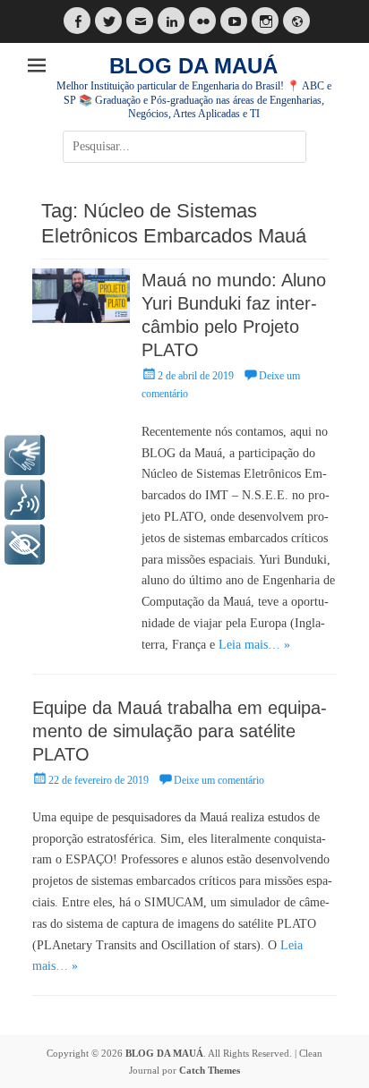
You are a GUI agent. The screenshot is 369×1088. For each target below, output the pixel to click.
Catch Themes (209, 1070)
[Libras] (24, 455)
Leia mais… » (254, 644)
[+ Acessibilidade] (24, 544)
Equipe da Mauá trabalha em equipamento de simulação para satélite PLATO (179, 731)
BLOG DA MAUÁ (193, 66)
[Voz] (24, 500)
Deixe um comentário (219, 780)
